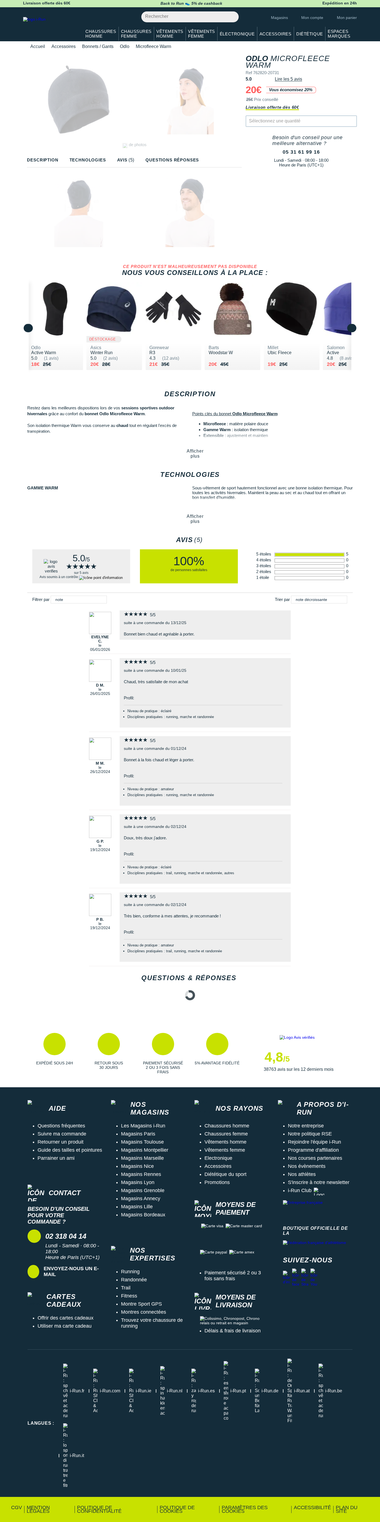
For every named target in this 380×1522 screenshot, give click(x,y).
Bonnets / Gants (97, 46)
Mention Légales (38, 1509)
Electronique (218, 1158)
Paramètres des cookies (245, 1509)
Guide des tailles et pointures (70, 1150)
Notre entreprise (306, 1126)
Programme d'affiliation (313, 1150)
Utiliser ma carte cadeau (65, 1326)
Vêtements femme (224, 1150)
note (59, 599)
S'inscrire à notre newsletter (318, 1182)
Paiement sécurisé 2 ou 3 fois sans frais (232, 1275)
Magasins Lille (137, 1206)
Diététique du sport (225, 1174)
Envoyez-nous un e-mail (71, 1271)
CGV (16, 1507)
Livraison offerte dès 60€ (272, 107)
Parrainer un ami (56, 1158)
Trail (125, 1288)
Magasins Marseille (142, 1158)
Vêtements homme (225, 1142)
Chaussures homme (226, 1126)
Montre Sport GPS (141, 1304)
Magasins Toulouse (142, 1142)
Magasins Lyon (137, 1182)
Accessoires (63, 46)
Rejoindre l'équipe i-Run (314, 1142)
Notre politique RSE (310, 1134)
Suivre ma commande (62, 1134)
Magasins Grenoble (142, 1190)
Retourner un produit (60, 1142)
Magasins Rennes (141, 1174)
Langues (41, 1423)
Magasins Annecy (140, 1198)
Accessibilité (312, 1507)
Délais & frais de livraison (232, 1330)
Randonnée (134, 1279)
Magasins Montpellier (144, 1150)
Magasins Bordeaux (143, 1214)
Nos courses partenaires (315, 1158)
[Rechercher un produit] (231, 16)
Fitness (129, 1296)
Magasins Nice (137, 1166)
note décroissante (311, 599)
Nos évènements (306, 1166)
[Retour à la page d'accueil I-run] (49, 26)
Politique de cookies (177, 1509)
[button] (54, 1053)
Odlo (124, 46)
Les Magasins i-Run (143, 1126)
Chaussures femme (226, 1134)
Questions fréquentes (61, 1126)
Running (130, 1271)
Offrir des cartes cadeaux (65, 1318)
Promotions (217, 1182)
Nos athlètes (302, 1174)
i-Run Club (300, 1190)
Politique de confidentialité (99, 1509)
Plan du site (346, 1509)
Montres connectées (143, 1312)
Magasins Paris (138, 1134)
